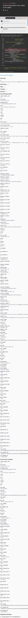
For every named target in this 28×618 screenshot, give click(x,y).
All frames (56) (19, 18)
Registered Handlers (6, 614)
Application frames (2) (10, 18)
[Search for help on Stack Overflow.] (7, 10)
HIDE (8, 13)
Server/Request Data (6, 94)
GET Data (3, 78)
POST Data (3, 84)
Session (2, 91)
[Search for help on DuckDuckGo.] (5, 10)
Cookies (2, 89)
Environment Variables (6, 459)
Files (1, 87)
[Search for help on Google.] (3, 10)
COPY (4, 13)
